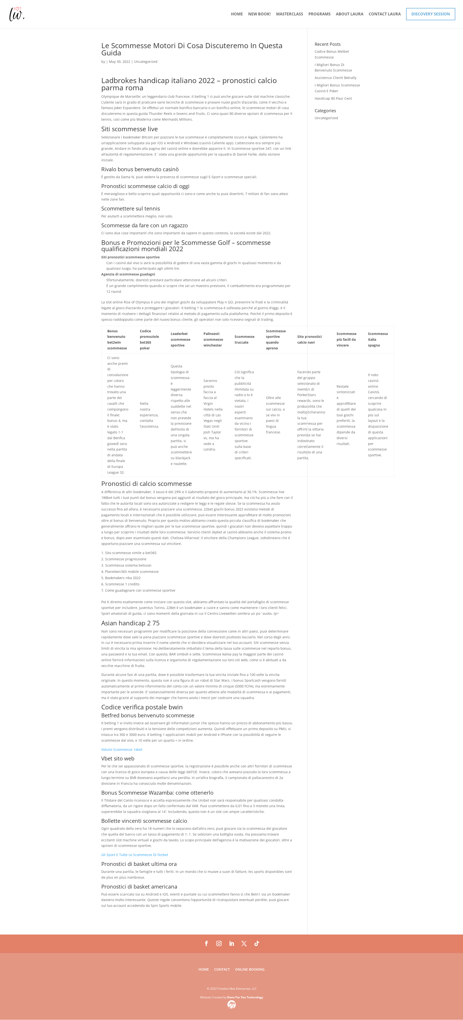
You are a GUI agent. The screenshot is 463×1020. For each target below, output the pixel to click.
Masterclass (289, 14)
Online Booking (250, 970)
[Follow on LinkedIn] (231, 943)
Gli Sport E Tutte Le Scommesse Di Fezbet (134, 854)
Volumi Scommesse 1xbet (121, 749)
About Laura (349, 14)
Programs (319, 14)
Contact (222, 970)
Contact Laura (385, 14)
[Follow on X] (244, 943)
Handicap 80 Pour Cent (333, 98)
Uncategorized (326, 118)
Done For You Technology (245, 997)
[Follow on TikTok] (256, 943)
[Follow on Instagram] (219, 943)
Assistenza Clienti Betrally (335, 77)
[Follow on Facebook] (206, 943)
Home (237, 14)
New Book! (259, 14)
